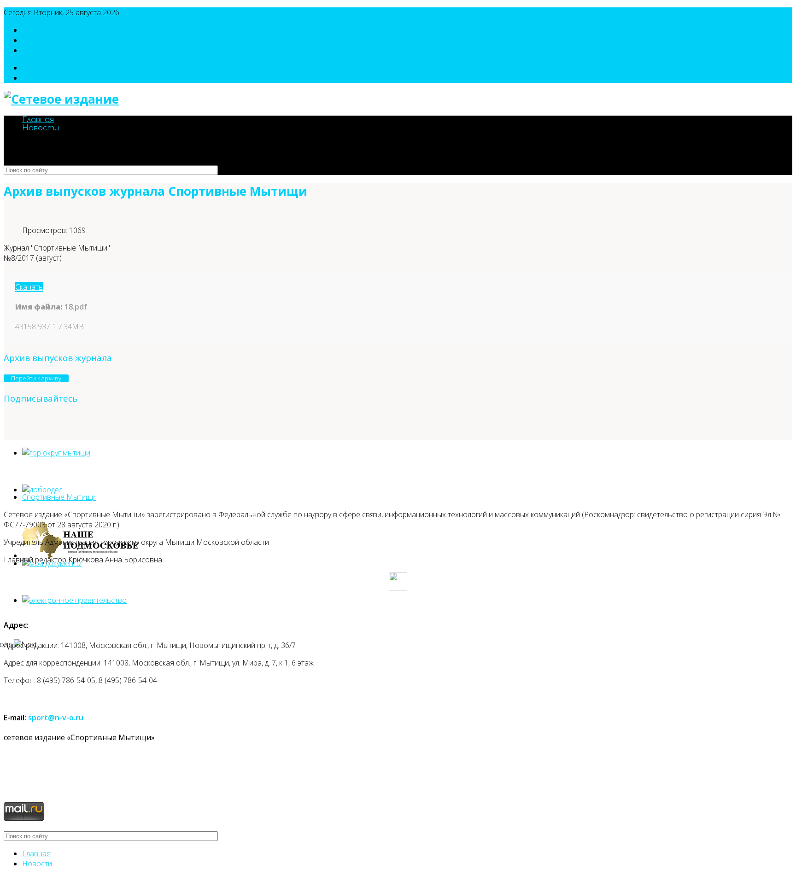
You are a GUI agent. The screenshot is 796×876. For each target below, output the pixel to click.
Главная (38, 120)
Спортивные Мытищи (59, 497)
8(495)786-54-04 (49, 40)
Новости (40, 128)
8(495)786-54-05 (49, 30)
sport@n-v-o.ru (46, 50)
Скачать (29, 287)
